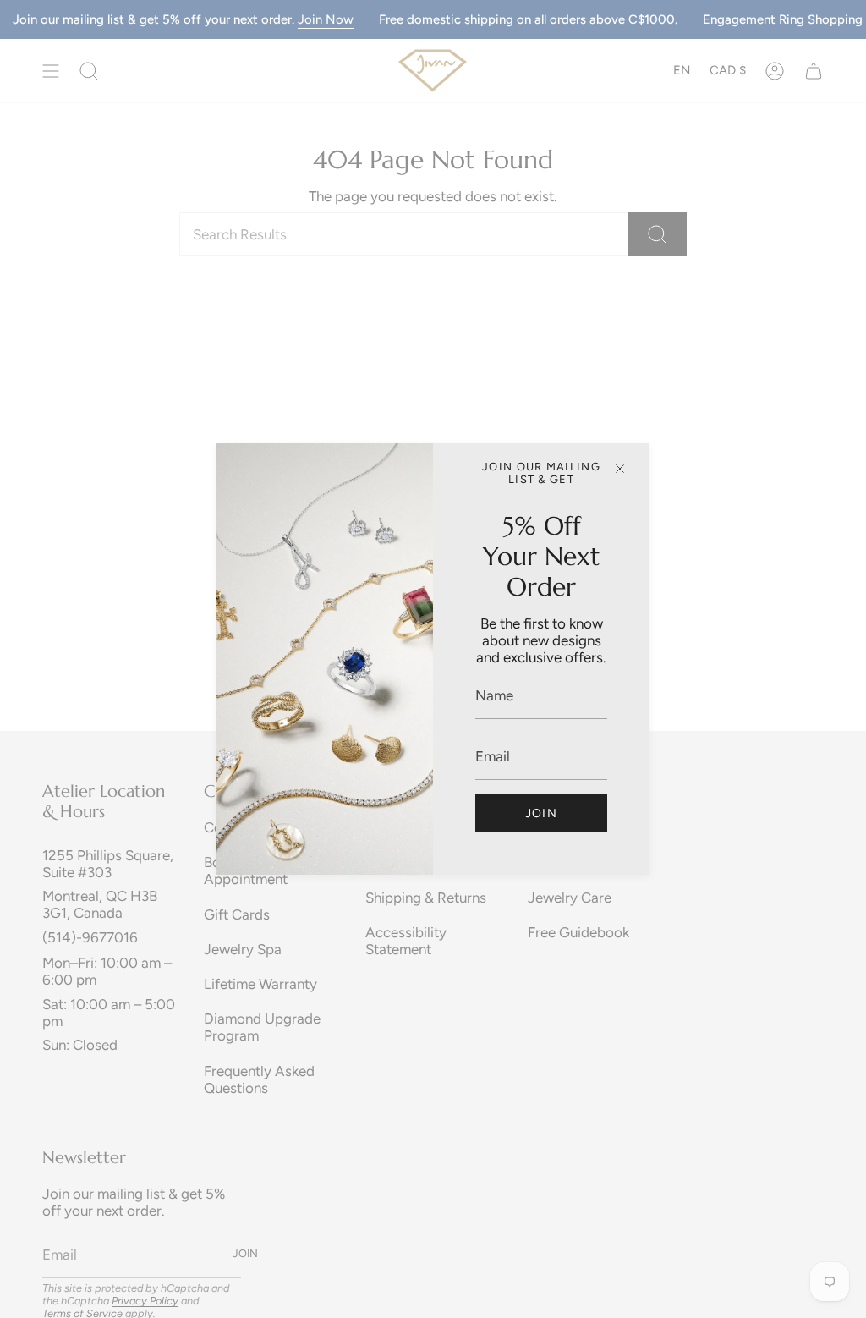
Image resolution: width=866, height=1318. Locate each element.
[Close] (620, 468)
